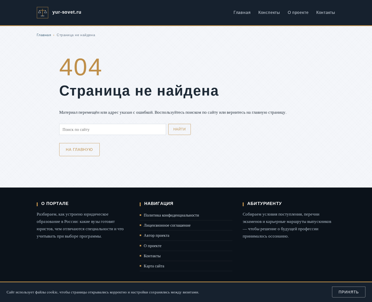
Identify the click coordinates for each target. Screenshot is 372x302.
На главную (79, 149)
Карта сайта (154, 265)
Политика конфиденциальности (171, 215)
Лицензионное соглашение (167, 225)
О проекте (298, 12)
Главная (242, 12)
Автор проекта (156, 235)
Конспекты (269, 12)
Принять (349, 292)
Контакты (325, 12)
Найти (179, 129)
